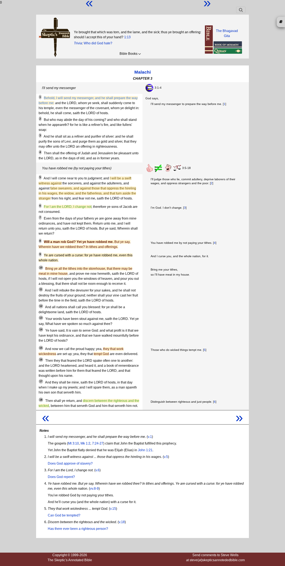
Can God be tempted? (64, 515)
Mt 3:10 (73, 443)
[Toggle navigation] (241, 10)
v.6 (97, 470)
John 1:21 (145, 450)
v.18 (122, 522)
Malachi (142, 72)
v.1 (150, 436)
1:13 (127, 37)
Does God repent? (61, 477)
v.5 (166, 457)
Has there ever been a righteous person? (78, 528)
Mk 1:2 (85, 443)
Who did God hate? (98, 43)
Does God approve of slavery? (70, 463)
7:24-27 (97, 443)
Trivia (78, 43)
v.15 (113, 508)
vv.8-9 (94, 488)
